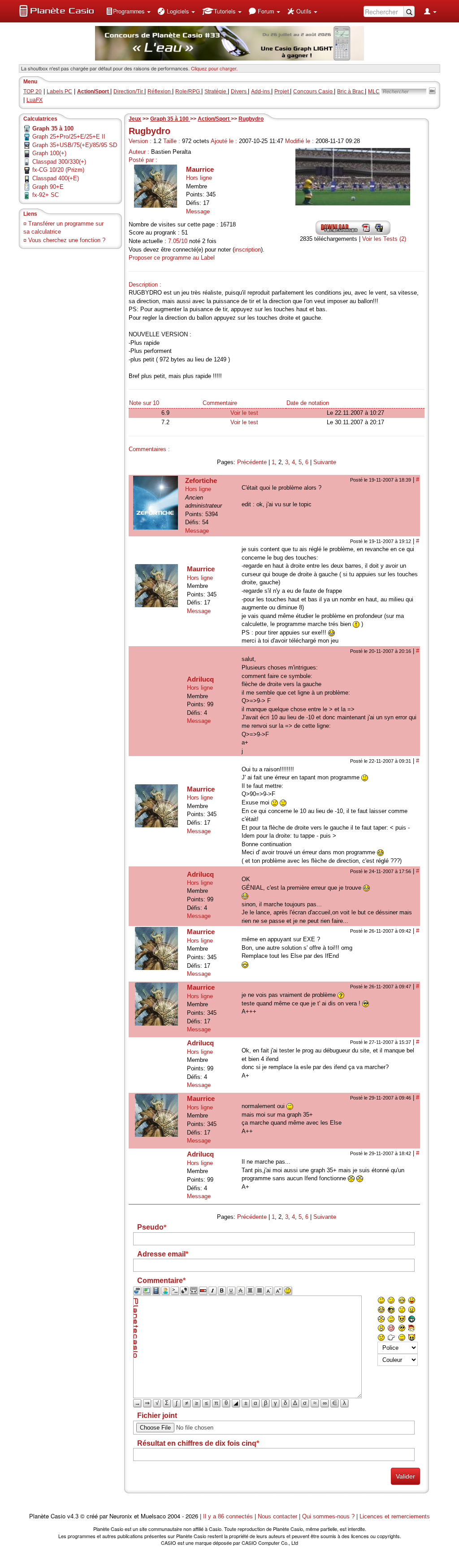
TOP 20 (32, 91)
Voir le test (244, 412)
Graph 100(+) (49, 153)
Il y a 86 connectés (229, 1516)
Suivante (324, 462)
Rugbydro (251, 119)
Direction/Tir (128, 91)
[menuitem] (128, 11)
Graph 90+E (48, 186)
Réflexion (159, 91)
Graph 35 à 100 (170, 119)
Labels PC (59, 91)
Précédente (252, 462)
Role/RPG (188, 91)
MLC (374, 91)
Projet (282, 91)
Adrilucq (200, 679)
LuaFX (34, 100)
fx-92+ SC (45, 194)
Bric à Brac (351, 91)
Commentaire (220, 403)
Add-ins (261, 91)
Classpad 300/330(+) (59, 161)
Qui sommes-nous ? (328, 1516)
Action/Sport (214, 119)
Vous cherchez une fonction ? (66, 240)
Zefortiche (201, 480)
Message (198, 211)
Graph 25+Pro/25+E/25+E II (68, 136)
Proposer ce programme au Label (172, 257)
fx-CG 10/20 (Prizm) (58, 169)
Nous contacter (277, 1516)
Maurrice (200, 169)
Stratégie (216, 91)
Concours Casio (313, 91)
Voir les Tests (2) (384, 238)
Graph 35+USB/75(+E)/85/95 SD (74, 145)
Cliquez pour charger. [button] (214, 68)
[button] (128, 11)
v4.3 (72, 1516)
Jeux (135, 119)
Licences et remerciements (394, 1516)
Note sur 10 (144, 403)
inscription (247, 249)
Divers (239, 91)
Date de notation (307, 403)
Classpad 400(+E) (55, 178)
